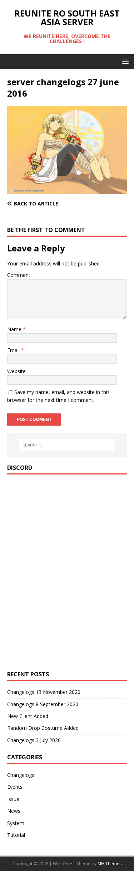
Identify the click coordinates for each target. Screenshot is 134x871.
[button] (124, 61)
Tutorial (16, 834)
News (13, 810)
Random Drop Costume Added (43, 727)
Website (16, 371)
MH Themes (109, 864)
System (15, 823)
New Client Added (27, 716)
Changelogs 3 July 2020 (34, 740)
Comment (18, 275)
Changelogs (20, 775)
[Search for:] (67, 445)
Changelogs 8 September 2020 (42, 704)
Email (14, 350)
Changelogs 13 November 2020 (43, 692)
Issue (13, 799)
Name (15, 329)
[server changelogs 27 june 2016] (67, 189)
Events (15, 786)
